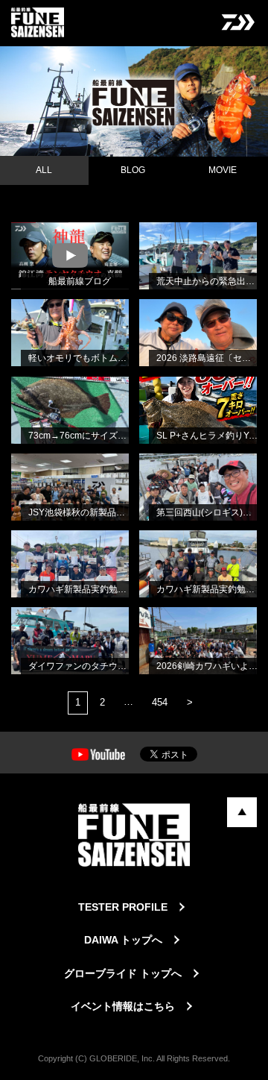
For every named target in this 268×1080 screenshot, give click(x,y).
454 (160, 702)
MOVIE (222, 170)
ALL (44, 170)
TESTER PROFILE (123, 907)
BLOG (133, 170)
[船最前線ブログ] (25, 241)
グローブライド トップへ (123, 973)
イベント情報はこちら (123, 1006)
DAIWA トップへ (123, 940)
